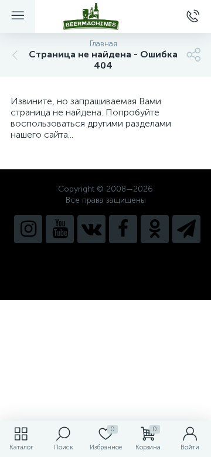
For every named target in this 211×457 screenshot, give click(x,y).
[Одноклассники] (155, 229)
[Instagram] (28, 229)
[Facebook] (123, 229)
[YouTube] (60, 229)
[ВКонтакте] (91, 229)
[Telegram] (186, 229)
